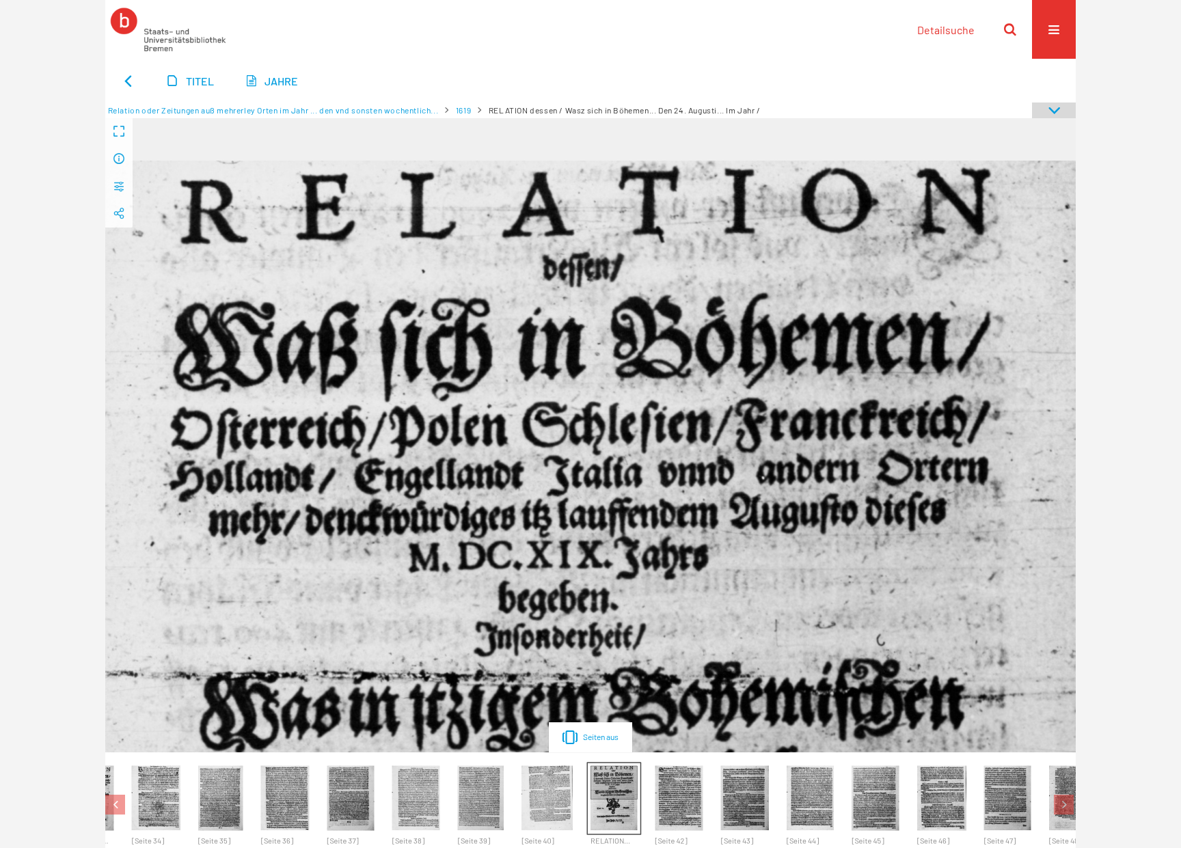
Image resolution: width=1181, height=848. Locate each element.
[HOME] (168, 29)
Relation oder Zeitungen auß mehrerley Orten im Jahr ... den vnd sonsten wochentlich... (273, 110)
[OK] (1010, 29)
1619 (463, 110)
